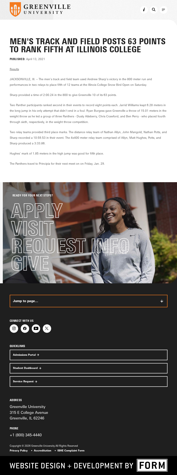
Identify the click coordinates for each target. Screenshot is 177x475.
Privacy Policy (19, 450)
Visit (32, 228)
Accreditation (42, 450)
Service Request (23, 381)
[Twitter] (47, 328)
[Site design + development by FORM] (88, 465)
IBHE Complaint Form (70, 450)
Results (14, 69)
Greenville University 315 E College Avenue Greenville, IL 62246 (29, 412)
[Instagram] (14, 328)
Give (30, 263)
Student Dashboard (25, 368)
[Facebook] (25, 328)
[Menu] (164, 10)
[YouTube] (36, 328)
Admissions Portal (24, 354)
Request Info (70, 246)
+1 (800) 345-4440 (26, 434)
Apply (36, 210)
